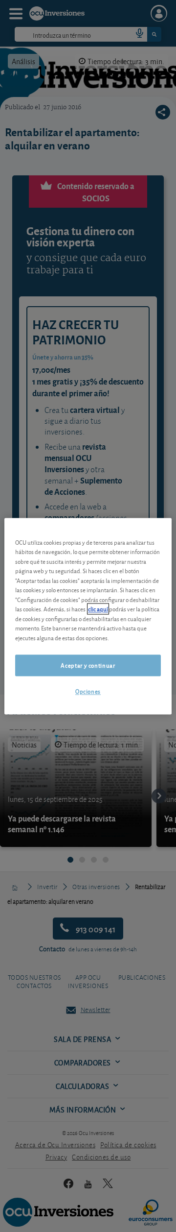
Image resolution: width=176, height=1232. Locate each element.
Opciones (88, 691)
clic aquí (98, 609)
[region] (88, 616)
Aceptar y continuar (88, 665)
